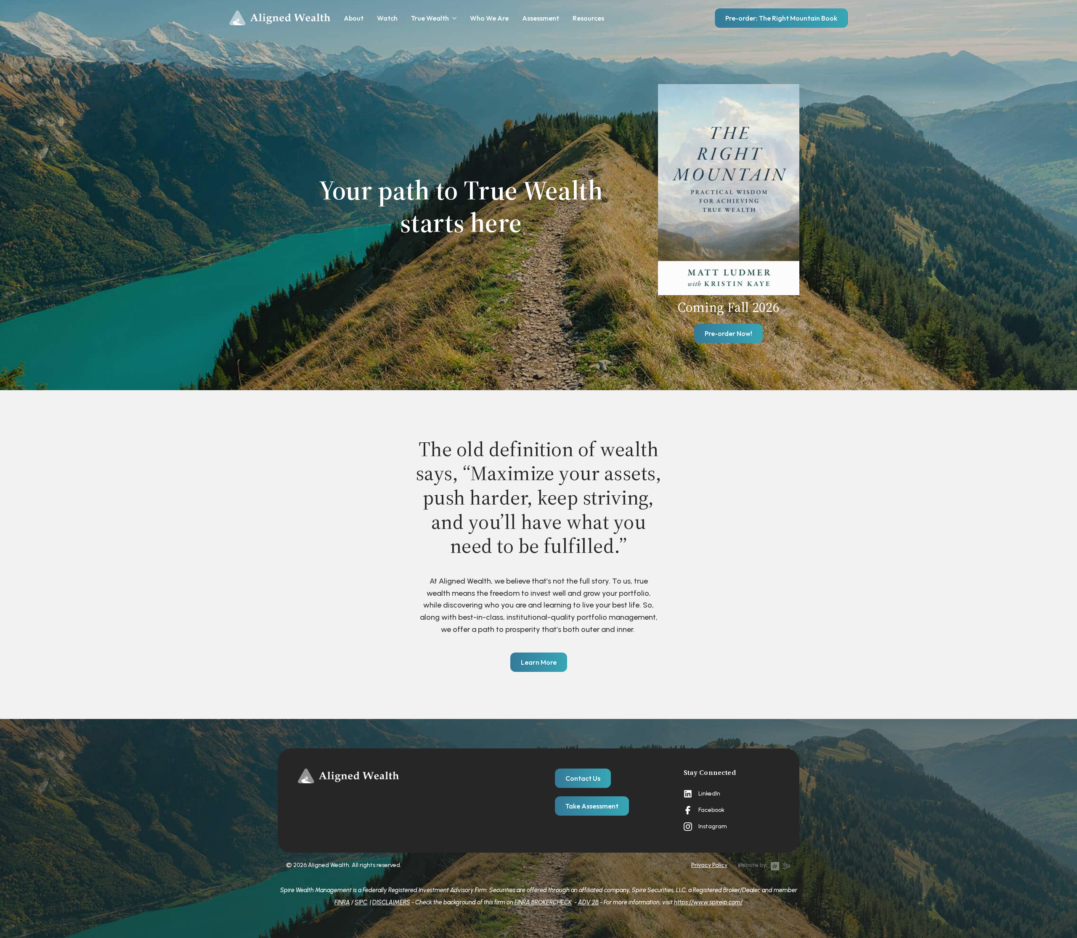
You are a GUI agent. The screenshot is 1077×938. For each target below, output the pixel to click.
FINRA (342, 902)
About (353, 18)
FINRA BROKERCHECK (543, 902)
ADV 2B (588, 902)
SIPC (361, 902)
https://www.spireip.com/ (708, 902)
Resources (588, 18)
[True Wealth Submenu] (452, 18)
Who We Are (489, 18)
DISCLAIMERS (391, 902)
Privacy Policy (709, 865)
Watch (387, 18)
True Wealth (430, 18)
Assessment (540, 18)
